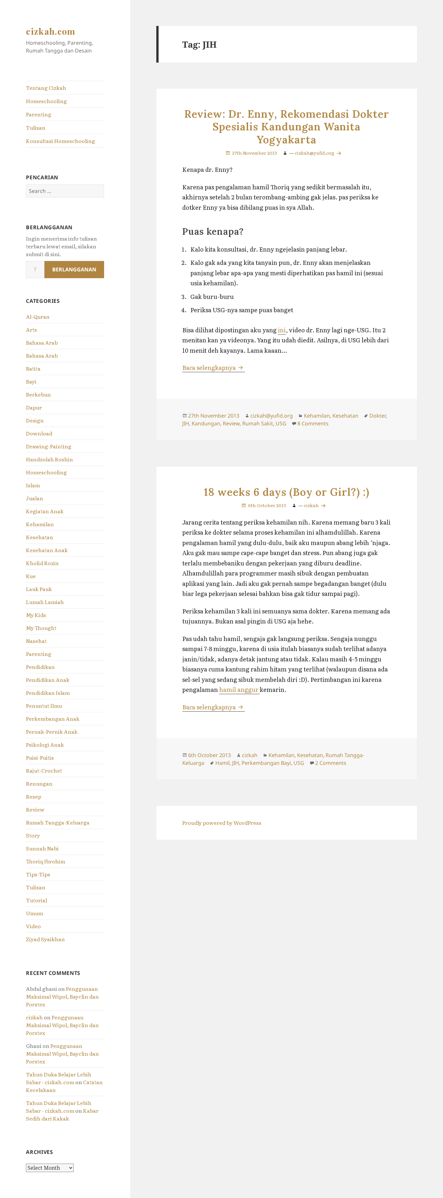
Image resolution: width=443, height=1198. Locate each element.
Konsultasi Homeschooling (60, 141)
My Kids (36, 615)
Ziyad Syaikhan (45, 939)
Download (39, 433)
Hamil (222, 762)
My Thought (41, 628)
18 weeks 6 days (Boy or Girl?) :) (286, 492)
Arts (31, 329)
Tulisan (35, 127)
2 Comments (330, 762)
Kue (31, 576)
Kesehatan (39, 537)
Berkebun (38, 394)
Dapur (34, 407)
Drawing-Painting (48, 446)
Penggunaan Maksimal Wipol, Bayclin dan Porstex (62, 996)
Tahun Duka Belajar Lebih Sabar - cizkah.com (58, 1078)
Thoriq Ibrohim (45, 861)
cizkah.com (51, 31)
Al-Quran (38, 316)
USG (281, 423)
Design (35, 420)
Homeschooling (46, 101)
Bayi (31, 381)
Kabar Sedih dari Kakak (62, 1114)
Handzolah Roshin (49, 459)
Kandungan (206, 423)
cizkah (34, 1017)
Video (33, 926)
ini (282, 330)
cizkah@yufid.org (315, 152)
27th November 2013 (254, 152)
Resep (33, 796)
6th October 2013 (267, 505)
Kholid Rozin (42, 563)
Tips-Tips (38, 874)
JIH (185, 423)
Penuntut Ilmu (44, 705)
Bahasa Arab (42, 342)
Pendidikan (40, 666)
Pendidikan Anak (47, 679)
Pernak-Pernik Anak (52, 731)
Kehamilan (40, 524)
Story (33, 835)
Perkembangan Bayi (266, 762)
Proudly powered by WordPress (221, 822)
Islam (33, 485)
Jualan (34, 498)
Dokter (377, 415)
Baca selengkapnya (213, 367)
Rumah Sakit (257, 423)
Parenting (38, 114)
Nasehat (36, 641)
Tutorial (36, 900)
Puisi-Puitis (40, 757)
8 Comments (313, 423)
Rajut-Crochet (44, 770)
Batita (33, 368)
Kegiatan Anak (45, 511)
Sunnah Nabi (42, 848)
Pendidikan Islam (48, 692)
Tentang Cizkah (46, 87)
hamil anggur (239, 689)
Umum (34, 913)
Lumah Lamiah (45, 602)
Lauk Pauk (39, 589)
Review (35, 809)
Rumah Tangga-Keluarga (58, 822)
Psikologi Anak (45, 744)
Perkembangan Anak (52, 718)
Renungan (39, 783)
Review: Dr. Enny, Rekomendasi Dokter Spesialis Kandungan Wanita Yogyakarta (286, 126)
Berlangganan (74, 269)
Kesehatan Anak (47, 550)
